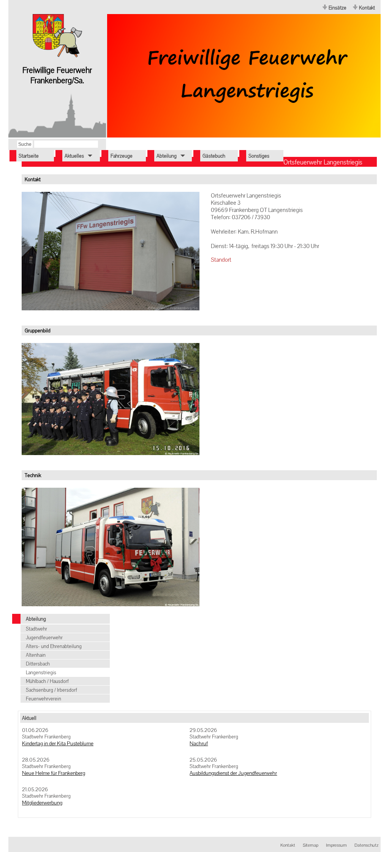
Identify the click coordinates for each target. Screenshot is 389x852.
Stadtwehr (36, 629)
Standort (221, 259)
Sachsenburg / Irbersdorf (51, 690)
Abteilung (36, 619)
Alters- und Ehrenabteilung (54, 646)
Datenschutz (366, 845)
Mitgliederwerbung (42, 802)
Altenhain (36, 655)
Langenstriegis (41, 672)
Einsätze (337, 8)
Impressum (336, 845)
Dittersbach (38, 664)
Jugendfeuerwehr (44, 637)
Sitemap (310, 845)
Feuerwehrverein (43, 699)
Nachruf (199, 743)
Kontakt (367, 8)
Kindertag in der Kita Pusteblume (57, 743)
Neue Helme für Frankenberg (53, 773)
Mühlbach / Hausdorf (47, 681)
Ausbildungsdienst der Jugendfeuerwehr (233, 773)
